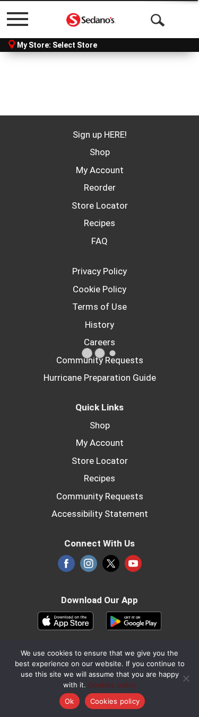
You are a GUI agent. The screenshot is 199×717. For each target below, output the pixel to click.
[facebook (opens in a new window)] (66, 566)
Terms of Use (99, 306)
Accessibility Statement (99, 513)
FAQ (99, 241)
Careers (99, 342)
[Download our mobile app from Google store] (134, 620)
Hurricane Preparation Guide (100, 377)
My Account (100, 170)
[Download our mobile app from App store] (65, 620)
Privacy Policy (99, 271)
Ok (69, 701)
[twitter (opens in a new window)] (110, 566)
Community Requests (99, 360)
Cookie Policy (99, 289)
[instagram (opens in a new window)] (88, 566)
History (99, 324)
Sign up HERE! (100, 134)
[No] (185, 678)
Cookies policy (112, 684)
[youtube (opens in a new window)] (133, 566)
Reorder (100, 187)
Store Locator (100, 205)
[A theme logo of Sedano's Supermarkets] (91, 19)
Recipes (99, 223)
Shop (100, 152)
